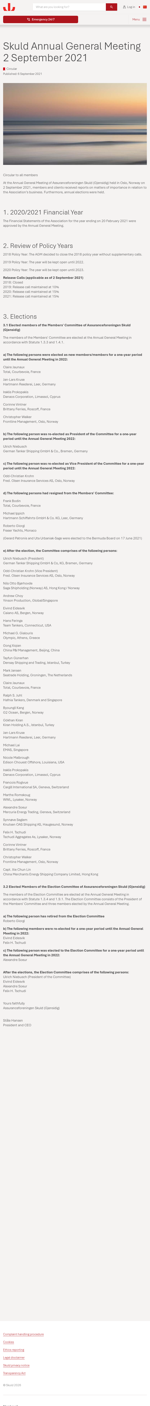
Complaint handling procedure (23, 1334)
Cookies (8, 1342)
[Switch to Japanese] (139, 7)
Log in (131, 7)
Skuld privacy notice (16, 1365)
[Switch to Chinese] (145, 7)
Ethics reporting (13, 1350)
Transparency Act (14, 1373)
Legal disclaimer (14, 1358)
